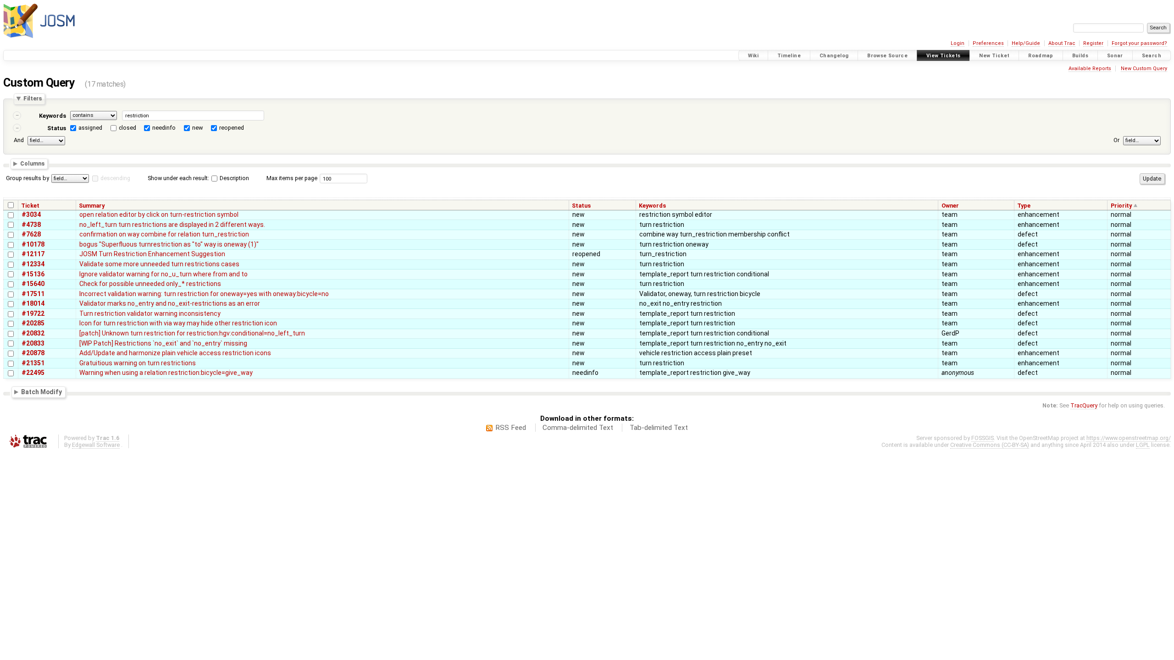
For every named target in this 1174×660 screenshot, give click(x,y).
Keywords (52, 115)
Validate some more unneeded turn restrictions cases (159, 264)
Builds (1080, 56)
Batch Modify (41, 392)
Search (1151, 56)
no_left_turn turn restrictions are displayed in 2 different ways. (172, 224)
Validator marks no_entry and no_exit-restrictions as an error (169, 303)
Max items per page (291, 178)
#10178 (33, 244)
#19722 (33, 313)
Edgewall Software (96, 444)
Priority (1121, 205)
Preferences (988, 43)
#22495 (33, 372)
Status (56, 128)
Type (1023, 205)
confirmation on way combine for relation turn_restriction (164, 234)
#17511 (33, 293)
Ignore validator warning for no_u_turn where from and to (163, 274)
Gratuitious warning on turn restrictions (137, 363)
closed (127, 127)
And (19, 140)
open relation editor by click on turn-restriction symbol (158, 214)
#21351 (33, 363)
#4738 (31, 224)
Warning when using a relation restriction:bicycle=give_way (166, 372)
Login (957, 43)
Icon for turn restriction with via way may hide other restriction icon (178, 323)
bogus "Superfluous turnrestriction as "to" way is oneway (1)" (169, 244)
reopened (231, 127)
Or (1116, 140)
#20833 (33, 343)
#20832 (33, 333)
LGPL (1143, 444)
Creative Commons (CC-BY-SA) (989, 444)
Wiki (753, 56)
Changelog (834, 56)
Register (1093, 43)
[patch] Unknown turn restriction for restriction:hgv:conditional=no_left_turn (192, 333)
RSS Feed (510, 428)
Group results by (27, 178)
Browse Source (887, 56)
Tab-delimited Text (659, 428)
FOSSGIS (982, 437)
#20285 (33, 323)
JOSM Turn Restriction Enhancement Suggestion (152, 254)
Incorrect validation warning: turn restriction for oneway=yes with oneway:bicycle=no (204, 293)
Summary (92, 205)
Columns (32, 163)
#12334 (33, 264)
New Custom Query (1144, 69)
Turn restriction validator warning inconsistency (150, 313)
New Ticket (994, 56)
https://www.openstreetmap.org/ (1128, 437)
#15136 (33, 274)
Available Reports (1090, 69)
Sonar (1115, 56)
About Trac (1061, 43)
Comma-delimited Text (578, 428)
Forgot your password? (1139, 43)
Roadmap (1040, 56)
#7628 (31, 234)
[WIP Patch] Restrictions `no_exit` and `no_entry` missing (163, 343)
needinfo (164, 127)
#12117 (33, 254)
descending (115, 178)
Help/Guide (1026, 43)
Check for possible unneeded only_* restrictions (150, 283)
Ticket (30, 205)
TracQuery (1083, 405)
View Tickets (943, 56)
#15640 (33, 283)
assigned (90, 127)
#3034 (31, 214)
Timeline (789, 56)
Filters (32, 98)
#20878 (33, 353)
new (197, 127)
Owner (950, 205)
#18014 (33, 303)
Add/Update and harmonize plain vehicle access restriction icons (175, 353)
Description (233, 178)
